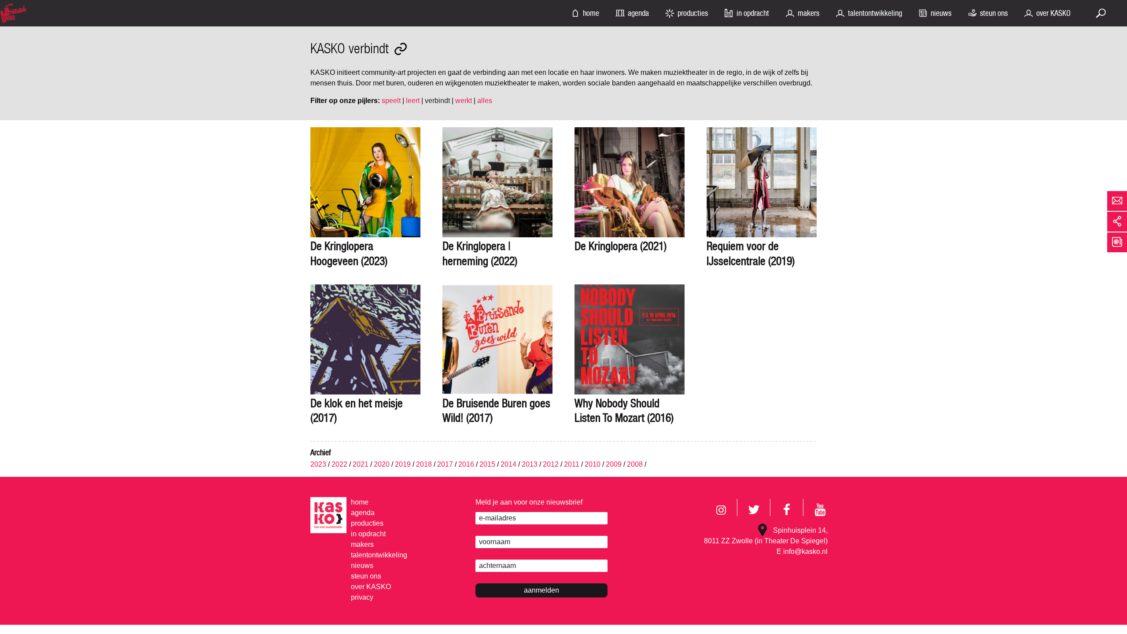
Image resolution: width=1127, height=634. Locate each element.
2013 (530, 464)
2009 (614, 464)
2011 (571, 464)
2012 (551, 464)
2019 (403, 464)
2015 (487, 464)
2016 (466, 464)
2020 (382, 464)
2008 (635, 464)
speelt (391, 100)
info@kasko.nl (805, 551)
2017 (445, 464)
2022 (339, 464)
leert (413, 100)
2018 (424, 464)
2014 (508, 464)
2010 (592, 464)
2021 (360, 464)
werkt (463, 100)
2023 (318, 464)
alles (484, 100)
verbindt (437, 100)
